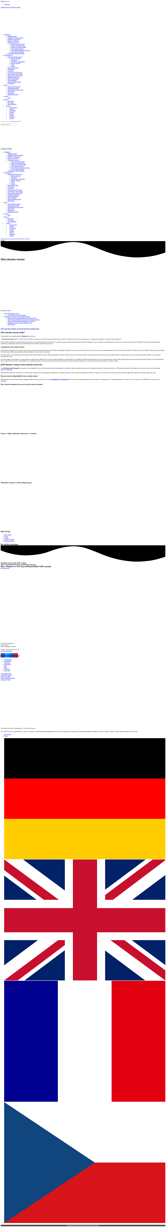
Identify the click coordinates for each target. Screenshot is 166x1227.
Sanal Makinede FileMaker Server (20, 50)
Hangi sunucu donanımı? (18, 44)
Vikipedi (24, 336)
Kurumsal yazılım (9, 541)
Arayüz (6, 536)
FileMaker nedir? (12, 36)
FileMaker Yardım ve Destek (15, 38)
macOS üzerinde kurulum (18, 45)
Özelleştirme (11, 69)
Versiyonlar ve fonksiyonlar (15, 74)
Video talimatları (12, 80)
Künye (6, 99)
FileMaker (7, 34)
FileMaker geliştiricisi (13, 77)
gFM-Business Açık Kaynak (15, 90)
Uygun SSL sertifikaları (17, 52)
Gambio (6, 538)
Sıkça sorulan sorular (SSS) (15, 75)
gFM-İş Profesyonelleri (14, 86)
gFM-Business (8, 55)
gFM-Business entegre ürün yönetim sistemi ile (17, 316)
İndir (5, 85)
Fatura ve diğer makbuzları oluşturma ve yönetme (21, 321)
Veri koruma (7, 734)
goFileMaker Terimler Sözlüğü (16, 53)
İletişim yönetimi (15, 58)
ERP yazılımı (7, 535)
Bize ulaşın (11, 101)
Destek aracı (11, 93)
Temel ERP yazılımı (13, 68)
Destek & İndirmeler (13, 79)
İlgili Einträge (11, 324)
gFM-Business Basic (13, 88)
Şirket (12, 64)
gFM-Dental (11, 83)
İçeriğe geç (7, 4)
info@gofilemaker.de (6, 651)
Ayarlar (13, 66)
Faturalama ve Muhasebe (18, 61)
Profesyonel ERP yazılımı (15, 57)
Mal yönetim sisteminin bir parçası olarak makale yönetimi (23, 319)
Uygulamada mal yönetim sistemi (17, 315)
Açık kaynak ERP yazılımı (15, 72)
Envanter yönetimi (9, 539)
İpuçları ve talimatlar (13, 41)
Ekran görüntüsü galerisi (14, 82)
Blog (9, 98)
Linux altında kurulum (17, 49)
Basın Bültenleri (12, 104)
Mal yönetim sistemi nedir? (11, 313)
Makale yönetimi (15, 63)
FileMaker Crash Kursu (14, 39)
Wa (2, 240)
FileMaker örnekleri (13, 94)
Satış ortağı (11, 102)
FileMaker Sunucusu (13, 42)
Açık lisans (11, 71)
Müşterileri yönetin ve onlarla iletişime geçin (20, 323)
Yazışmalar (14, 60)
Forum (6, 96)
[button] (5, 568)
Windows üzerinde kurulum (18, 47)
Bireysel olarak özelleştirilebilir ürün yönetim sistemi (22, 318)
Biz (4, 240)
